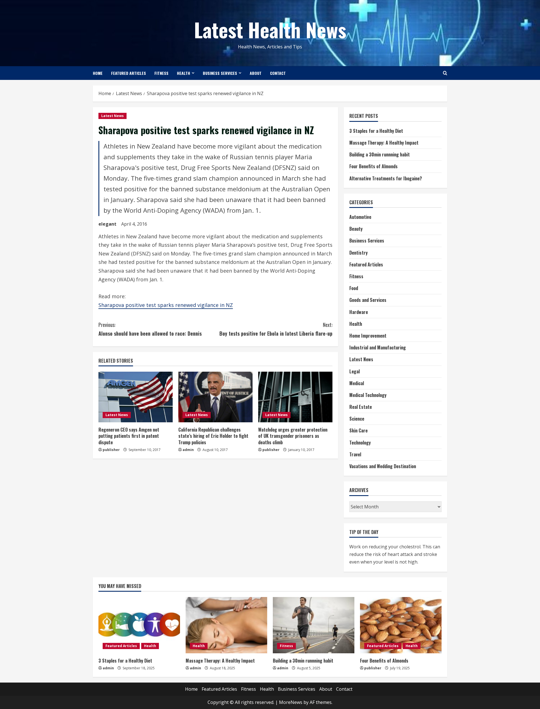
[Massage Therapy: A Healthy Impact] (226, 625)
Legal (354, 371)
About (256, 73)
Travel (355, 454)
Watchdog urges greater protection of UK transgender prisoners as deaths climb (292, 436)
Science (356, 418)
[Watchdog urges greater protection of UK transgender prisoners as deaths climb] (295, 397)
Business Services (220, 73)
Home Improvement (367, 335)
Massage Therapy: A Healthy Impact (383, 142)
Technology (360, 442)
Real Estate (360, 406)
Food (353, 288)
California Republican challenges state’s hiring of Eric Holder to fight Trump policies (213, 436)
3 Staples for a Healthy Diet (376, 130)
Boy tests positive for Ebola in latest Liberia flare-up (275, 329)
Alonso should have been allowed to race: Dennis (150, 329)
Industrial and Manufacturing (377, 347)
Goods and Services (367, 300)
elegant (107, 224)
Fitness (161, 73)
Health (183, 73)
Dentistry (358, 252)
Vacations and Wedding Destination (382, 466)
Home (98, 73)
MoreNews (290, 702)
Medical (356, 383)
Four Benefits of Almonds (373, 166)
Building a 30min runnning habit (379, 154)
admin (188, 449)
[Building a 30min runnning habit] (313, 625)
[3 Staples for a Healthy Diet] (139, 625)
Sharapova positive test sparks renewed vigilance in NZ (165, 305)
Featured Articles (128, 73)
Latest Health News (270, 29)
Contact (278, 73)
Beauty (356, 228)
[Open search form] (445, 73)
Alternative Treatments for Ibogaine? (385, 178)
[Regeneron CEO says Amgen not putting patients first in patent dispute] (135, 397)
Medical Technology (367, 395)
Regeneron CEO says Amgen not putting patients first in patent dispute (128, 436)
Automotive (360, 217)
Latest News (112, 115)
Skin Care (358, 430)
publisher (111, 449)
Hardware (358, 312)
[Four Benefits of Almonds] (401, 625)
